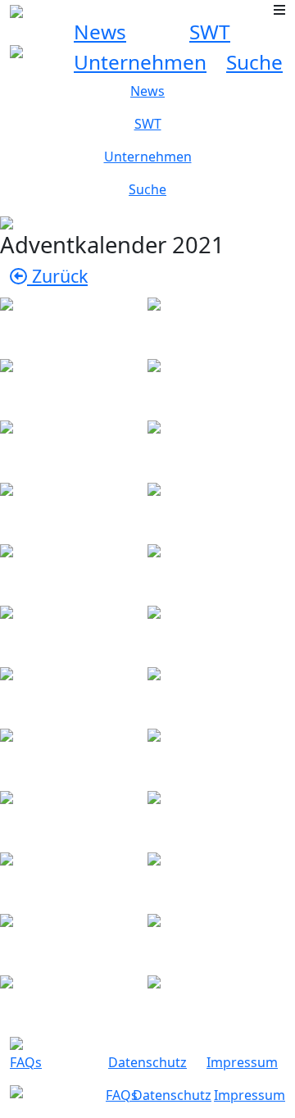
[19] (74, 878)
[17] (74, 817)
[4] (221, 385)
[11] (74, 631)
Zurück (57, 276)
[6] (221, 447)
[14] (221, 693)
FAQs (26, 1062)
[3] (74, 385)
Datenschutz (147, 1062)
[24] (221, 1001)
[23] (74, 1001)
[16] (221, 755)
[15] (74, 755)
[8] (221, 508)
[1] (74, 323)
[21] (74, 939)
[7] (74, 508)
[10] (221, 570)
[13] (74, 693)
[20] (221, 878)
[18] (221, 817)
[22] (221, 939)
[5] (74, 447)
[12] (221, 631)
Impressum (242, 1062)
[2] (221, 323)
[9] (74, 570)
